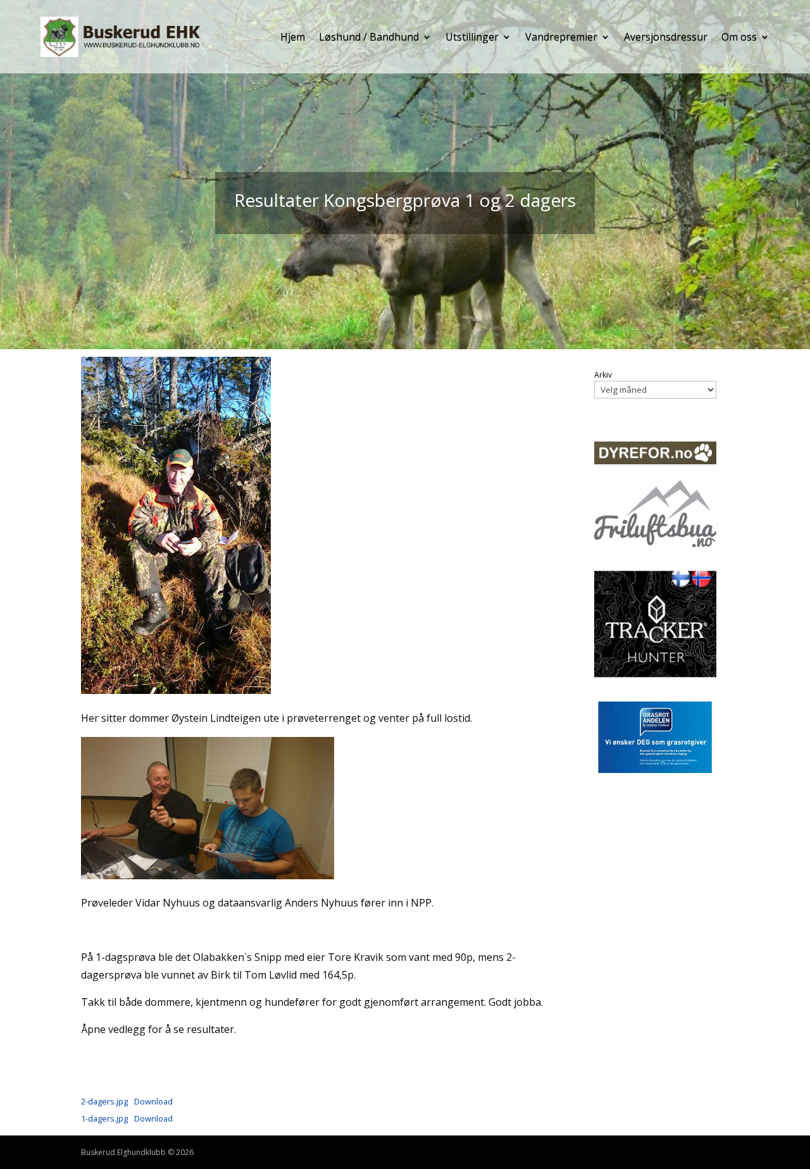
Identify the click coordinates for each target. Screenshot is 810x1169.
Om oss (739, 37)
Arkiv (603, 375)
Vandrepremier (561, 37)
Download (153, 1101)
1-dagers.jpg (104, 1118)
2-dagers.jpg (104, 1101)
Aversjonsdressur (665, 37)
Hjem (292, 37)
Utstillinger (472, 37)
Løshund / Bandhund (369, 37)
